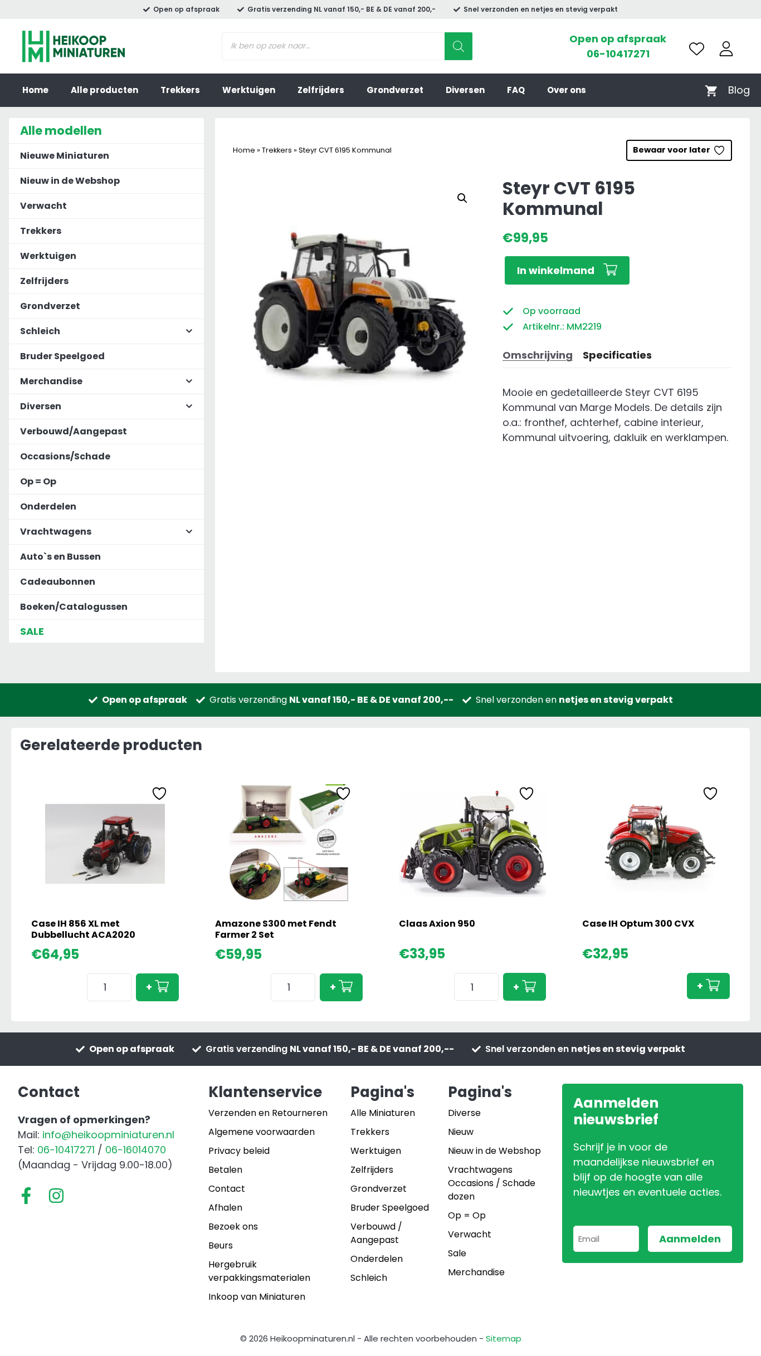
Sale (457, 1253)
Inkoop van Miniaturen (256, 1296)
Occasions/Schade (65, 456)
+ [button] (149, 987)
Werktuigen (248, 90)
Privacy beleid (239, 1150)
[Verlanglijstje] (696, 48)
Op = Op (38, 481)
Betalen (225, 1169)
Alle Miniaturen (382, 1113)
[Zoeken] (458, 46)
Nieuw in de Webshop (70, 180)
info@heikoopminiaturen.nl (108, 1135)
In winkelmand (555, 270)
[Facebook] (26, 1195)
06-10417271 (618, 54)
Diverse (464, 1113)
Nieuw (461, 1131)
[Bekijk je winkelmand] (711, 90)
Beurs (220, 1245)
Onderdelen (48, 506)
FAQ (516, 90)
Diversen (465, 90)
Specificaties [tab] (617, 355)
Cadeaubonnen (57, 581)
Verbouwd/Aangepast (73, 431)
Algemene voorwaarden (261, 1131)
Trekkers (180, 90)
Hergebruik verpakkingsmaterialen (259, 1271)
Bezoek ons (233, 1226)
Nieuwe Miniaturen (64, 155)
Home (35, 90)
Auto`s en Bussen (60, 556)
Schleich (368, 1277)
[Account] (726, 48)
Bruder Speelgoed (62, 356)
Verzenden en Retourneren (268, 1113)
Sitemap (503, 1338)
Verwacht (43, 205)
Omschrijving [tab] (538, 355)
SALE (32, 631)
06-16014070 (135, 1150)
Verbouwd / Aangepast (376, 1233)
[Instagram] (56, 1195)
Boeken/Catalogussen (74, 606)
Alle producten (104, 90)
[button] (462, 198)
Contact (226, 1188)
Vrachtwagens (480, 1169)
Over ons (566, 90)
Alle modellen (61, 131)
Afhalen (225, 1207)
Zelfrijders (320, 90)
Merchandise (476, 1272)
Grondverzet (395, 90)
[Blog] (739, 89)
